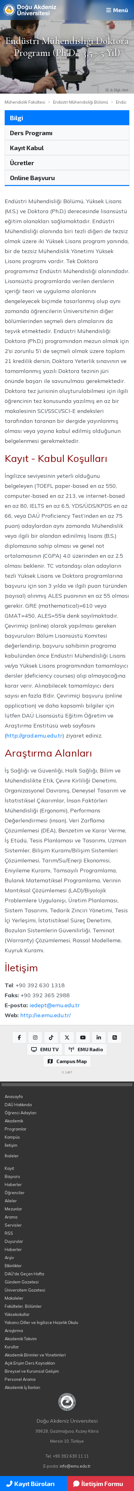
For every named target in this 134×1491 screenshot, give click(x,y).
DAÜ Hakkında (18, 1104)
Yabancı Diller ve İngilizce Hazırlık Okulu (41, 1322)
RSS (9, 1233)
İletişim (11, 1145)
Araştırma (14, 1330)
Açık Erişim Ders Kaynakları (30, 1363)
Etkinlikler (13, 1265)
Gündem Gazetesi (22, 1281)
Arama (11, 1216)
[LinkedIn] (99, 1037)
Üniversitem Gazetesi (25, 1289)
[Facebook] (19, 1037)
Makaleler (14, 1298)
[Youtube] (83, 1037)
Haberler (13, 1184)
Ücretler (22, 162)
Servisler (13, 1225)
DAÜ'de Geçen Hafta (24, 1273)
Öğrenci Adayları (20, 1112)
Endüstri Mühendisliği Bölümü (80, 102)
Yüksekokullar (17, 1314)
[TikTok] (51, 1037)
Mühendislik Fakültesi (25, 102)
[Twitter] (67, 1037)
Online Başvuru (32, 177)
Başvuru (12, 1176)
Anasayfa (14, 1096)
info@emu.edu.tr (75, 1466)
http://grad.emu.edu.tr (34, 735)
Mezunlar (13, 1208)
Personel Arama (20, 1379)
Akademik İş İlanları (22, 1387)
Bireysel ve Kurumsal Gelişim (32, 1371)
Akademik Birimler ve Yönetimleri (35, 1354)
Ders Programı (31, 132)
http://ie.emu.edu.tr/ (45, 1015)
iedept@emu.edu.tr (55, 1005)
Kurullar (12, 1346)
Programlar (15, 1128)
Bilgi (16, 117)
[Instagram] (35, 1037)
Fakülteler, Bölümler (23, 1306)
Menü (120, 10)
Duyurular (14, 1241)
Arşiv (9, 1257)
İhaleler (12, 1155)
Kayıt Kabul (27, 147)
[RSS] (115, 1037)
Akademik (14, 1120)
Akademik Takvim (21, 1338)
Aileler (11, 1200)
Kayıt (9, 1168)
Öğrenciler (15, 1192)
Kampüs (12, 1137)
